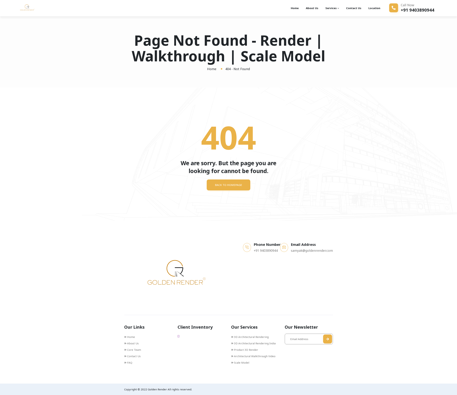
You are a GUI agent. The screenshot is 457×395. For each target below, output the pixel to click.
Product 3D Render (246, 349)
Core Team (134, 349)
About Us (312, 8)
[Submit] (327, 339)
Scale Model (241, 362)
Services (331, 8)
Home (295, 8)
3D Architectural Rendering (251, 337)
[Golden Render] (32, 8)
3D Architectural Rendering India (255, 343)
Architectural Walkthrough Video (254, 356)
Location (374, 8)
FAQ (129, 362)
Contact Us (353, 8)
